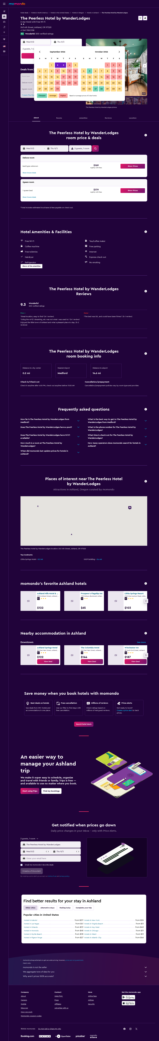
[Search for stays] (4, 16)
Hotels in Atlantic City (92, 938)
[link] (48, 661)
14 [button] (46, 77)
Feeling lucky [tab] (65, 908)
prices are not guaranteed (74, 960)
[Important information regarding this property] (145, 353)
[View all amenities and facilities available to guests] (145, 232)
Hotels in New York (91, 920)
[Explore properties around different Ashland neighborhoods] (145, 633)
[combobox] (53, 844)
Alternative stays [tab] (47, 908)
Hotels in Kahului (30, 920)
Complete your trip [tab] (84, 908)
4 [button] (69, 65)
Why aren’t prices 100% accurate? (38, 976)
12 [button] (75, 71)
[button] (4, 4)
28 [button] (45, 89)
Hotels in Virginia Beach (93, 924)
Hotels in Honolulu (31, 931)
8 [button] (51, 71)
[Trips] (4, 39)
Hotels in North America (39, 12)
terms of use (52, 876)
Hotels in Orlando (31, 927)
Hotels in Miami (90, 934)
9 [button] (57, 71)
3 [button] (63, 65)
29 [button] (51, 89)
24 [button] (63, 83)
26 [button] (75, 83)
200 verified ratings (44, 34)
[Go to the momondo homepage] (17, 3)
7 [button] (45, 71)
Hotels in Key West (91, 927)
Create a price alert (124, 710)
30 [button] (57, 89)
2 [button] (57, 65)
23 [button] (57, 83)
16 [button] (58, 77)
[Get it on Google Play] (128, 997)
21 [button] (46, 83)
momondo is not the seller (35, 967)
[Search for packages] (4, 27)
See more (141, 642)
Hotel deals (24, 12)
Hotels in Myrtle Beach (33, 934)
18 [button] (69, 77)
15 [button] (52, 77)
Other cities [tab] (30, 908)
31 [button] (119, 89)
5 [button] (75, 65)
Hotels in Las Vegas (31, 924)
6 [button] (39, 71)
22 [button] (51, 83)
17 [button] (63, 77)
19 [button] (75, 77)
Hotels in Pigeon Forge (33, 938)
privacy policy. (65, 876)
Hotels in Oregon (78, 12)
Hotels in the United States (60, 12)
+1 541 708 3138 (27, 30)
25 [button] (69, 83)
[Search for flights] (4, 11)
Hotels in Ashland (93, 12)
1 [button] (51, 65)
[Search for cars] (4, 21)
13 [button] (40, 77)
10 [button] (63, 71)
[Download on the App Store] (128, 1003)
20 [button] (40, 83)
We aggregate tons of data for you (38, 972)
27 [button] (40, 89)
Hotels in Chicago (91, 931)
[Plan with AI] (4, 32)
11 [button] (69, 71)
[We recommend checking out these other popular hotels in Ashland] (145, 583)
